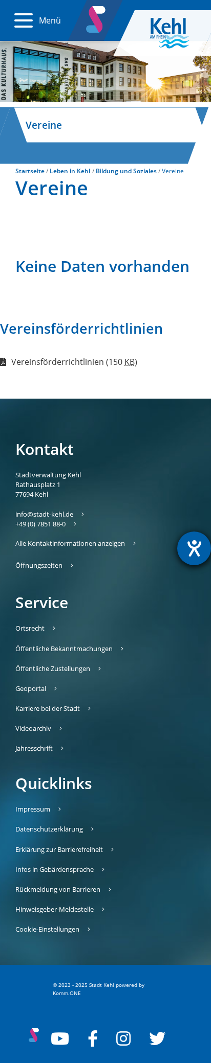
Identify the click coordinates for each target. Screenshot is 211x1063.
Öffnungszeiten (38, 565)
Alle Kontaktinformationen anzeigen (70, 543)
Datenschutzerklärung (49, 829)
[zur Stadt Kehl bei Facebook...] (92, 1038)
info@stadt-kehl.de (44, 514)
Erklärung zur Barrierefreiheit (59, 849)
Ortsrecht (30, 628)
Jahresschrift (34, 748)
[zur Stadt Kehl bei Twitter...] (157, 1038)
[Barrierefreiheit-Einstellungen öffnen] (194, 548)
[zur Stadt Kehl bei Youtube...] (60, 1038)
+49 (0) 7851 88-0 (40, 523)
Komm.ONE (67, 993)
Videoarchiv (33, 728)
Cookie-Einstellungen (47, 929)
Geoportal (30, 688)
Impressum (32, 809)
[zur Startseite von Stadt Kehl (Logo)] (177, 33)
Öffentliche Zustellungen (52, 668)
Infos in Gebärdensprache (54, 869)
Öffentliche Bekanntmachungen (64, 648)
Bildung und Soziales (126, 171)
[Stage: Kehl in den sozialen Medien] (96, 17)
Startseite (30, 171)
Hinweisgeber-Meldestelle (54, 909)
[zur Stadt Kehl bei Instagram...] (123, 1038)
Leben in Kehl (70, 171)
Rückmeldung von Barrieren (57, 889)
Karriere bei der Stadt (47, 708)
